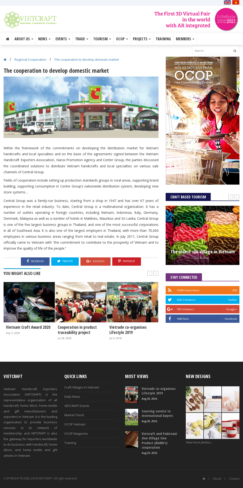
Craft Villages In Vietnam (81, 387)
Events (62, 38)
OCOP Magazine (76, 433)
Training (163, 38)
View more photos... (199, 442)
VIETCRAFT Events (76, 406)
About (217, 479)
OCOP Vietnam (74, 424)
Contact (234, 479)
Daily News (72, 396)
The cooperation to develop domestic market (86, 59)
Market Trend (74, 415)
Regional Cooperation (30, 59)
